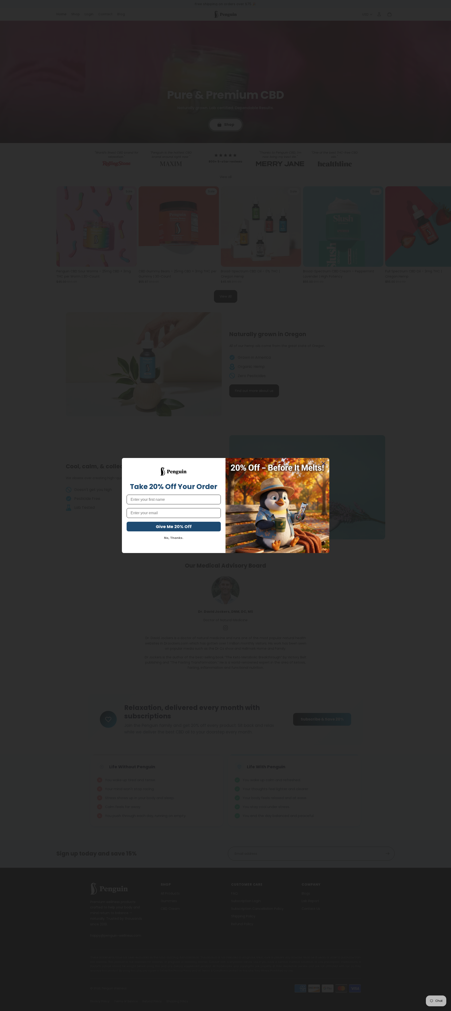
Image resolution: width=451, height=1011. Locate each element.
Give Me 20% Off (174, 526)
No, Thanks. (173, 538)
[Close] (323, 463)
